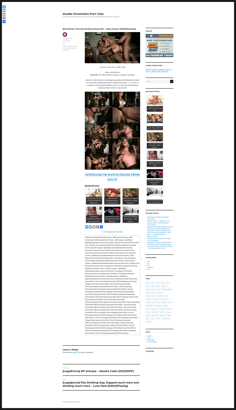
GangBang (150, 267)
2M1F (64, 46)
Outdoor (162, 309)
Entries (150, 340)
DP (64, 43)
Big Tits (68, 46)
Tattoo (169, 315)
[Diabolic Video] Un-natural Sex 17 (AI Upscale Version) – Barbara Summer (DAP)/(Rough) (158, 223)
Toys (152, 318)
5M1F (157, 286)
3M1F (157, 283)
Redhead (155, 312)
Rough (169, 312)
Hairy (169, 302)
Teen (147, 318)
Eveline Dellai (156, 302)
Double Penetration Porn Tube (83, 13)
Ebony (148, 302)
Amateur (164, 286)
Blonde (160, 292)
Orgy (148, 269)
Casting (148, 299)
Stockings (66, 50)
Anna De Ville (150, 289)
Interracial (158, 305)
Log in (149, 338)
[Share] (4, 21)
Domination (165, 299)
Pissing (148, 312)
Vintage (148, 321)
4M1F (147, 286)
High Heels (149, 305)
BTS (166, 296)
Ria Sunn (162, 312)
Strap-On (162, 315)
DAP (148, 261)
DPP (148, 265)
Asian (158, 289)
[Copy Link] (4, 18)
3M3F (167, 283)
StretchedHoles (67, 38)
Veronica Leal (166, 318)
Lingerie (74, 48)
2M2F (152, 283)
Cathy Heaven (67, 48)
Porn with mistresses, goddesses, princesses (159, 69)
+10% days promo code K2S (112, 232)
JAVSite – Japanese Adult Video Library (157, 71)
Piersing (169, 309)
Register (149, 336)
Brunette (74, 46)
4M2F (153, 286)
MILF (147, 309)
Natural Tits (154, 309)
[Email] (4, 14)
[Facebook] (4, 7)
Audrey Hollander (167, 289)
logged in (75, 352)
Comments (151, 342)
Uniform (157, 318)
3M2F (162, 283)
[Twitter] (4, 10)
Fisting (164, 302)
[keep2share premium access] (159, 45)
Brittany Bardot (151, 296)
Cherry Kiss (156, 299)
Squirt (148, 315)
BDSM (148, 292)
